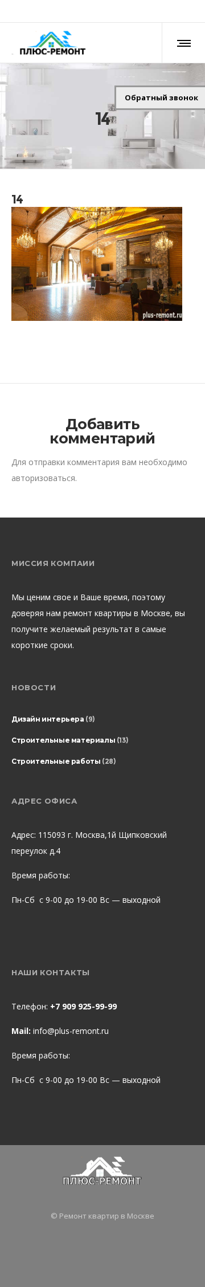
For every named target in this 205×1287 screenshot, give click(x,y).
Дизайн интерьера (47, 719)
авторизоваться (43, 478)
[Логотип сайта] (52, 43)
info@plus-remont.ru (71, 1030)
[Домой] (102, 1171)
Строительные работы (55, 761)
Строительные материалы (63, 740)
